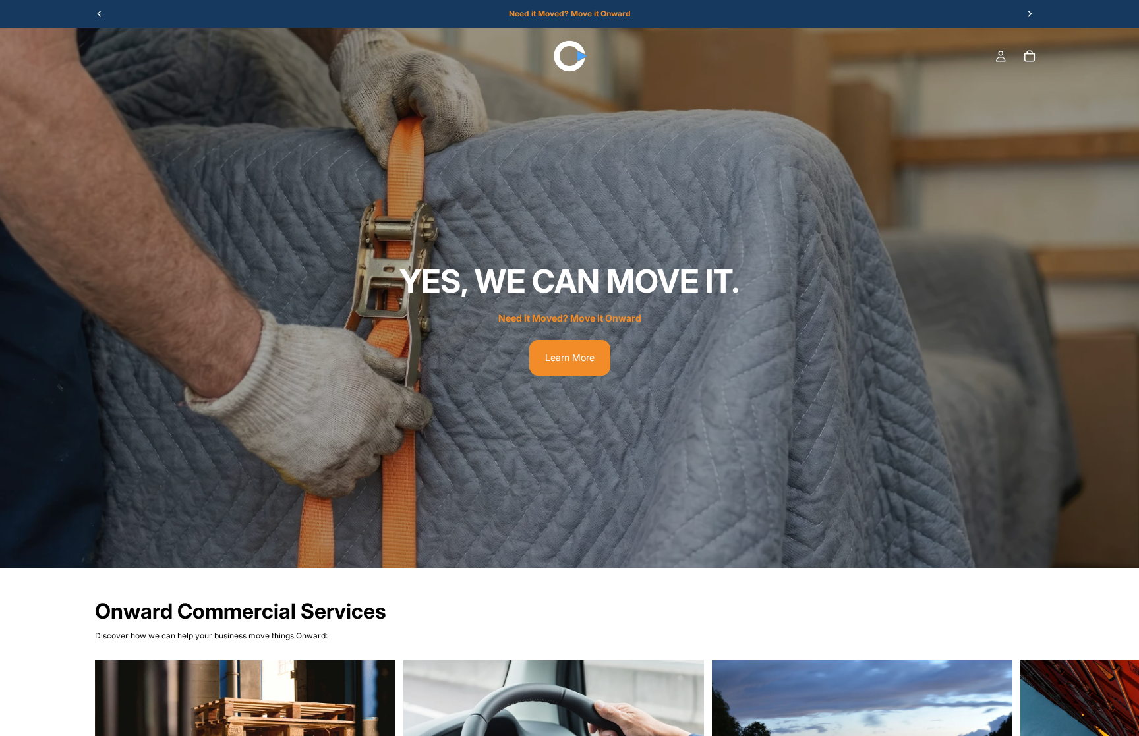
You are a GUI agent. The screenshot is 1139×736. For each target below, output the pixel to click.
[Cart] (1029, 56)
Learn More (570, 357)
